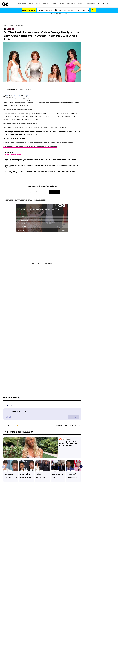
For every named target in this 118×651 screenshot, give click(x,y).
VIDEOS (61, 3)
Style (38, 3)
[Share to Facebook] (9, 96)
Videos (11, 25)
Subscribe (91, 3)
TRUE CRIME (71, 3)
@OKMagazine (34, 134)
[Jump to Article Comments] (4, 96)
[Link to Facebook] (98, 3)
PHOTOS (53, 3)
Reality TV (22, 3)
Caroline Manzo (18, 25)
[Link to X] (107, 3)
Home (5, 25)
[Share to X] (16, 96)
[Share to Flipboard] (22, 96)
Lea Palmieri (11, 89)
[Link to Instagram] (103, 3)
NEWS (31, 3)
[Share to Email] (28, 96)
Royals (45, 3)
